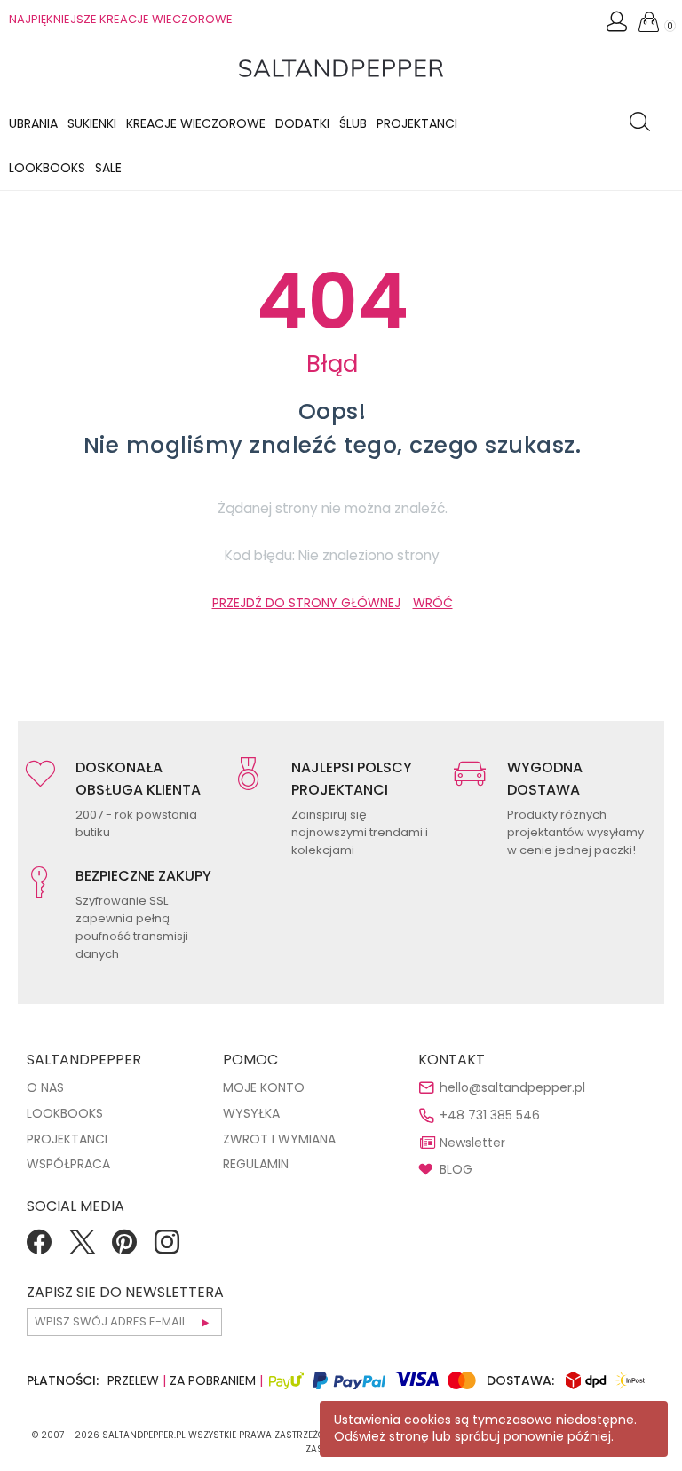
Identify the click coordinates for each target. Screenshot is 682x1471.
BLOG (456, 1169)
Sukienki (91, 123)
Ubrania (33, 123)
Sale (108, 168)
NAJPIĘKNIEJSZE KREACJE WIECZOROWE (121, 19)
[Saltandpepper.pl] (341, 67)
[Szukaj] (644, 123)
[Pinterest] (124, 1248)
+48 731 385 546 (490, 1115)
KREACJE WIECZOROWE (196, 123)
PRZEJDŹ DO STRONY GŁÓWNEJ (306, 603)
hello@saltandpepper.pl (512, 1087)
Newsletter (472, 1142)
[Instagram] (167, 1248)
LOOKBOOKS (47, 168)
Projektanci (417, 123)
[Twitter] (81, 1248)
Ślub (353, 123)
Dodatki (302, 123)
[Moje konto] (618, 26)
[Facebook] (39, 1248)
